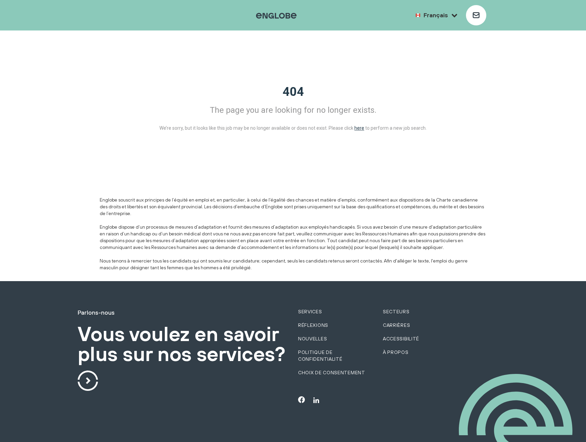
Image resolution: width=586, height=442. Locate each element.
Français (436, 15)
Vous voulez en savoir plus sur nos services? (181, 344)
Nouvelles (312, 338)
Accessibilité (401, 338)
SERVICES (310, 311)
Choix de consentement (331, 372)
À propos (396, 352)
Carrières (396, 325)
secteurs (396, 311)
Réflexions (313, 325)
